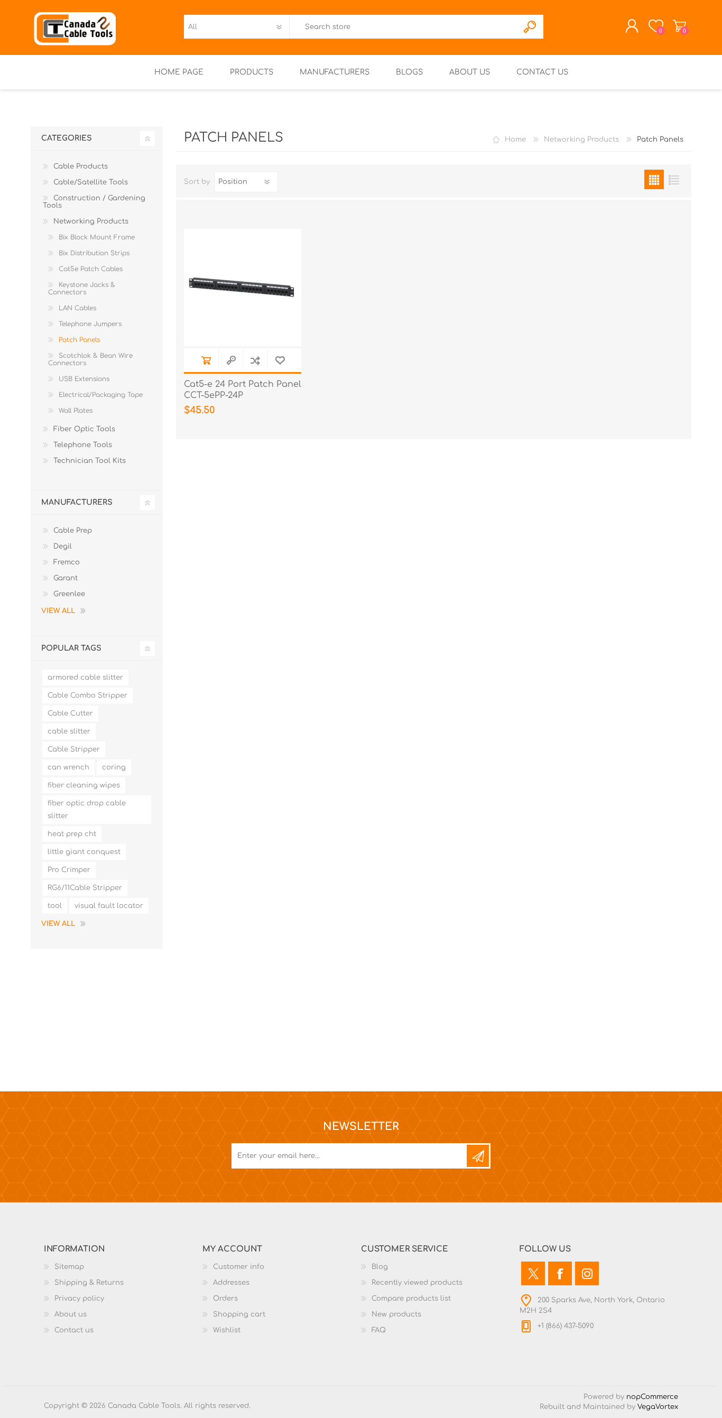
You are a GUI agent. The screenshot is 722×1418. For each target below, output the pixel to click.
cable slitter (69, 731)
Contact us (74, 1330)
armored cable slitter (85, 677)
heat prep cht (72, 834)
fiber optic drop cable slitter (87, 810)
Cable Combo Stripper (87, 695)
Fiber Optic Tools (84, 429)
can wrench (68, 767)
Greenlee (69, 594)
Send (478, 1156)
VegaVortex (657, 1407)
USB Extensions (84, 379)
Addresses (231, 1282)
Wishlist (226, 1330)
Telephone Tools (82, 445)
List (673, 179)
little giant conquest (84, 852)
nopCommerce (652, 1397)
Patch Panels (79, 340)
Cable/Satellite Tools (90, 182)
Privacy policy (79, 1298)
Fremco (66, 562)
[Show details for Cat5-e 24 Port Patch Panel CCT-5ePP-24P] (242, 287)
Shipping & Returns (89, 1282)
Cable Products (80, 166)
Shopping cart (679, 26)
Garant (65, 578)
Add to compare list (255, 360)
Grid (654, 179)
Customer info (238, 1267)
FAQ (379, 1330)
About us (70, 1314)
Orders (225, 1298)
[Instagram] (587, 1273)
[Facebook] (560, 1273)
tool (55, 906)
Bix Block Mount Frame (97, 237)
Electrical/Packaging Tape (101, 394)
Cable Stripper (74, 749)
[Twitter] (533, 1273)
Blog (380, 1267)
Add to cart (205, 360)
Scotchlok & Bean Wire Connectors (90, 359)
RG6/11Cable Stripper (85, 888)
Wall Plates (75, 410)
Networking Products (90, 221)
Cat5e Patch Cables (91, 269)
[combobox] (404, 27)
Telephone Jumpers (90, 324)
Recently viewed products (417, 1282)
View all (58, 611)
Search (530, 27)
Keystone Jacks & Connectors (81, 288)
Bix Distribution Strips (94, 253)
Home (515, 139)
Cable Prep (72, 530)
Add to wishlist (279, 360)
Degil (62, 546)
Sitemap (69, 1267)
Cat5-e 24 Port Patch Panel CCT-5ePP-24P (242, 389)
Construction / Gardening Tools (94, 201)
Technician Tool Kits (89, 461)
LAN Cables (77, 308)
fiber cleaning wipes (84, 785)
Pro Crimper (69, 870)
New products (396, 1314)
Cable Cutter (70, 713)
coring (114, 767)
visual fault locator (109, 906)
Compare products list (411, 1298)
